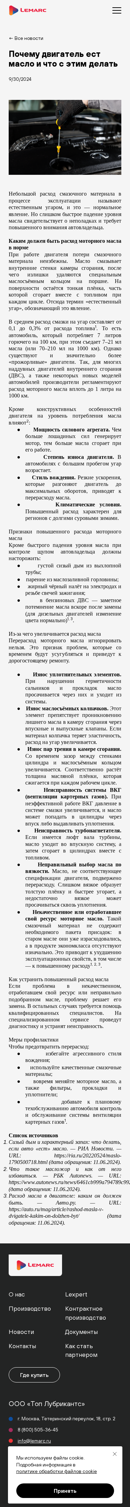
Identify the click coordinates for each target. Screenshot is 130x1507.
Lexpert (76, 1294)
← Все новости (26, 38)
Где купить (34, 1375)
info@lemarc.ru (34, 1441)
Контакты (22, 1346)
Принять (65, 1491)
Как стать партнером (81, 1350)
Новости (21, 1331)
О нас (17, 1294)
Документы (81, 1331)
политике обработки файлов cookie (56, 1471)
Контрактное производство (85, 1313)
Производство (30, 1308)
